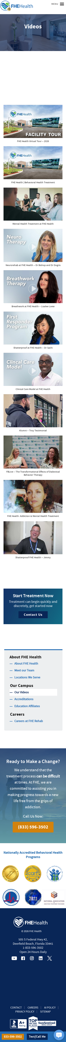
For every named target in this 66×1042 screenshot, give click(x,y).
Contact (16, 1007)
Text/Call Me (37, 1036)
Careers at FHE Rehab (28, 721)
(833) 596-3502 (33, 827)
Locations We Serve (27, 677)
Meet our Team (24, 670)
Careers (33, 1007)
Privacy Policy (24, 1011)
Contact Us (33, 614)
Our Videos (21, 692)
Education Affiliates (27, 706)
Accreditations (23, 699)
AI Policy (50, 1007)
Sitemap (45, 1011)
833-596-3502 (13, 1036)
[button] (33, 125)
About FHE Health (26, 664)
